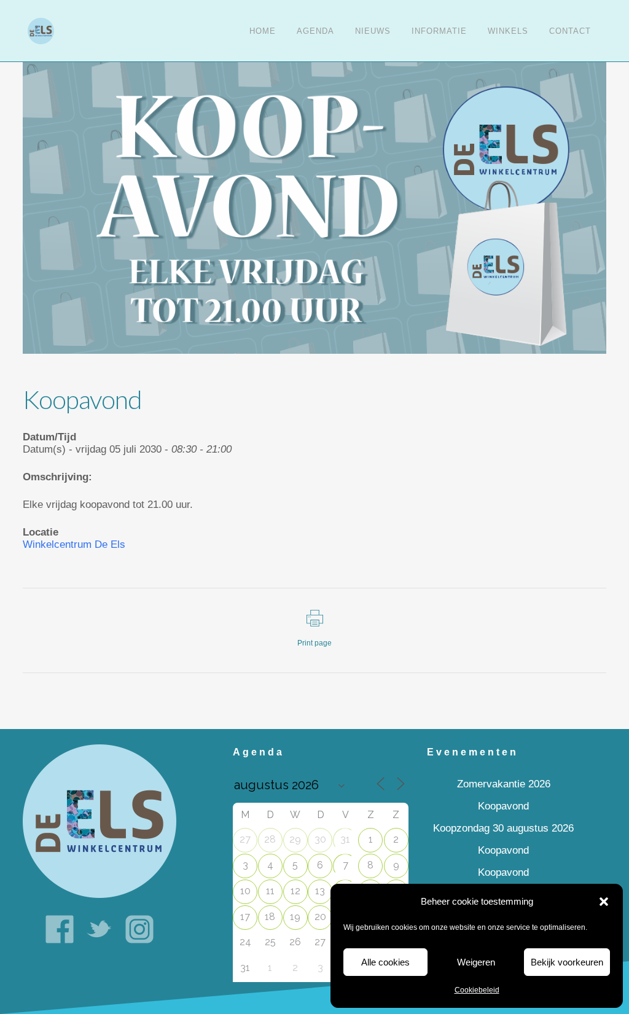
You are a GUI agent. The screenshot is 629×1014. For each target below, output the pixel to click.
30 (320, 839)
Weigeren (476, 962)
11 (270, 891)
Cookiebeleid (477, 990)
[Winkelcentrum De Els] (99, 821)
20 (320, 916)
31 (345, 839)
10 (245, 891)
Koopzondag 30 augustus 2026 (503, 828)
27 (245, 839)
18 (270, 916)
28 (270, 839)
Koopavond (503, 806)
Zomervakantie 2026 (503, 784)
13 (320, 891)
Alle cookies (385, 962)
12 (295, 891)
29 (295, 839)
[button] (604, 901)
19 (295, 916)
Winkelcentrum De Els (74, 544)
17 (245, 916)
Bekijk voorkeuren (567, 962)
